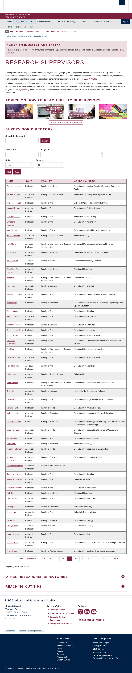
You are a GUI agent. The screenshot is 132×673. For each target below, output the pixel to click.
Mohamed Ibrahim (14, 479)
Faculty (46, 181)
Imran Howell (12, 261)
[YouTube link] (94, 611)
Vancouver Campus (101, 643)
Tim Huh (10, 349)
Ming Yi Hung (12, 383)
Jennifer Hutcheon (14, 449)
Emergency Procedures (14, 668)
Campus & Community (66, 22)
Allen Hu (10, 277)
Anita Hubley (12, 303)
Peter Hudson (12, 316)
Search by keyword (15, 136)
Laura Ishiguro (13, 534)
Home (9, 22)
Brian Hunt (11, 391)
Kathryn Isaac (12, 526)
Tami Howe (11, 252)
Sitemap (22, 631)
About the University (65, 645)
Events (60, 651)
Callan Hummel (13, 357)
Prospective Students (23, 22)
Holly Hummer (13, 366)
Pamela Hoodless (14, 186)
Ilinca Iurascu (12, 542)
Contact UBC (62, 643)
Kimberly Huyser (14, 474)
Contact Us (10, 618)
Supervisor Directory (34, 31)
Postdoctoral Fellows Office (62, 613)
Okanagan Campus (101, 645)
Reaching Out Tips (69, 31)
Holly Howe (11, 244)
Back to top (10, 631)
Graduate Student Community (57, 618)
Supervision (97, 22)
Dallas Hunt (11, 399)
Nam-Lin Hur (12, 438)
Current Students (44, 22)
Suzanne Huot (13, 430)
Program (44, 149)
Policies (18, 27)
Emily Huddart (13, 311)
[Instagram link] (80, 611)
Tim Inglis (11, 507)
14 (51, 559)
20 (90, 559)
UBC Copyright (43, 668)
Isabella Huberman (14, 294)
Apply (125, 22)
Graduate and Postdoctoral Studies (66, 600)
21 (96, 559)
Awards (83, 22)
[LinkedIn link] (87, 611)
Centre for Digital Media (102, 655)
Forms (9, 27)
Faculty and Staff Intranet (61, 624)
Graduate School (10, 36)
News (59, 648)
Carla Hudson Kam (15, 330)
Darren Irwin (12, 520)
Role (7, 160)
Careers (60, 654)
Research (39, 631)
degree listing (23, 89)
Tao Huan (11, 286)
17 (70, 559)
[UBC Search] (122, 2)
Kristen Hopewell (14, 203)
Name (10, 181)
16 (64, 559)
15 (58, 559)
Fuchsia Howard (13, 235)
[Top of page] (7, 31)
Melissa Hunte (13, 413)
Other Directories (52, 31)
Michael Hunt (12, 408)
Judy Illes (11, 493)
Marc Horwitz (12, 230)
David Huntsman (14, 421)
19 (83, 559)
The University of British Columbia (11, 6)
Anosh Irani (11, 512)
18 (77, 559)
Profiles (30, 631)
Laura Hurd (11, 443)
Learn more (90, 79)
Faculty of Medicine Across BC (106, 658)
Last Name (10, 149)
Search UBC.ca (63, 660)
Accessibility (56, 668)
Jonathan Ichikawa (14, 488)
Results (39, 160)
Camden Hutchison (15, 466)
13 (45, 559)
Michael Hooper (13, 194)
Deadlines (108, 22)
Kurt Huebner (12, 335)
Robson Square (99, 652)
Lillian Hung (11, 374)
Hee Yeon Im (12, 498)
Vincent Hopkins (13, 208)
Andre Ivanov (12, 551)
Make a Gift (62, 657)
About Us (28, 27)
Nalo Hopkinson (13, 216)
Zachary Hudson (14, 325)
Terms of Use (31, 668)
